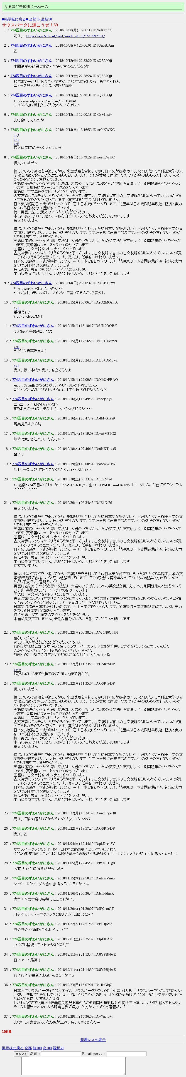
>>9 (16, 347)
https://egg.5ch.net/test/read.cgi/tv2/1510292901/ (65, 36)
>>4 (16, 140)
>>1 (16, 308)
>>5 (16, 144)
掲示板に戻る (13, 1048)
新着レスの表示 (93, 1040)
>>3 (16, 136)
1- (38, 19)
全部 (32, 19)
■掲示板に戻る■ (15, 19)
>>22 (17, 670)
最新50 (46, 19)
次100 (47, 1048)
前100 (37, 1048)
